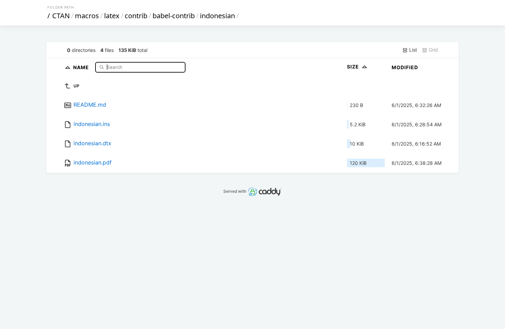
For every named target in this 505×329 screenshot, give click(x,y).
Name (81, 67)
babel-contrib (174, 15)
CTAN (61, 15)
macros (87, 15)
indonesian (217, 15)
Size (353, 67)
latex (112, 15)
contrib (136, 15)
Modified (405, 67)
